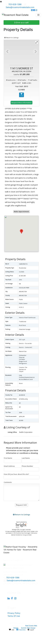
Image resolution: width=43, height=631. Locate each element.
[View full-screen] (36, 42)
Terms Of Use (14, 616)
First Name (8, 458)
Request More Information (21, 102)
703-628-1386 (15, 4)
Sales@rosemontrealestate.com (20, 7)
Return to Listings (12, 38)
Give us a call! (22, 22)
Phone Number (27, 466)
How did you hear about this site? (16, 474)
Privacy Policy (14, 613)
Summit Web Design (28, 628)
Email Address (9, 466)
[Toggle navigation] (38, 15)
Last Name (26, 458)
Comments (8, 482)
